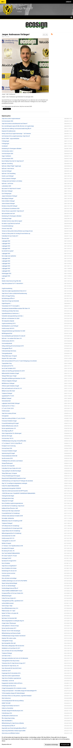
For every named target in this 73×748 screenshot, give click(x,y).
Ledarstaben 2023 (6, 186)
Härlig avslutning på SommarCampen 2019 (13, 346)
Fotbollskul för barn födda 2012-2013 (11, 468)
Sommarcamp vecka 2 (7, 151)
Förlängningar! (5, 141)
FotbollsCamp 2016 (7, 713)
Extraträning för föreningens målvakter (11, 148)
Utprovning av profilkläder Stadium (11, 733)
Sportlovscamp (6, 615)
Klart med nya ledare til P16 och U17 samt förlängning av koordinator (19, 361)
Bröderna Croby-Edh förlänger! (9, 206)
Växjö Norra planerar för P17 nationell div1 (12, 283)
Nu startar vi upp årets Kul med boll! (11, 223)
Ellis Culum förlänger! (7, 191)
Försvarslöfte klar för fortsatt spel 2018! (12, 528)
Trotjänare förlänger (7, 653)
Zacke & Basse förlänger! (8, 203)
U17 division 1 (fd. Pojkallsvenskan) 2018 (12, 545)
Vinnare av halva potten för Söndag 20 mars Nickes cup (16, 233)
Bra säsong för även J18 (8, 550)
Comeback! (5, 146)
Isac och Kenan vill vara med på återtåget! (12, 650)
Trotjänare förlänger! (7, 393)
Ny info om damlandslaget (8, 585)
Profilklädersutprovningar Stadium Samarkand (13, 635)
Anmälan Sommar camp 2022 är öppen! (12, 221)
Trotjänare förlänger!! (7, 523)
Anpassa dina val (6, 744)
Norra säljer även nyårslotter (9, 256)
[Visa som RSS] (52, 34)
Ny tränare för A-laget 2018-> (9, 560)
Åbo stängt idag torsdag (8, 718)
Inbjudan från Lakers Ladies (9, 358)
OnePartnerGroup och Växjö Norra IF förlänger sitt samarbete (17, 480)
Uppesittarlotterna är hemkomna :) (10, 313)
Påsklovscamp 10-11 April (8, 610)
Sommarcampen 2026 (7, 121)
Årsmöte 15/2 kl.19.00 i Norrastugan (11, 630)
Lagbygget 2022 (6, 241)
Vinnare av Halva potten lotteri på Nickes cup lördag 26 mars (17, 231)
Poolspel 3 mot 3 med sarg (9, 445)
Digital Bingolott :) (6, 303)
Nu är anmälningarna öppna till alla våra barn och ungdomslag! (18, 126)
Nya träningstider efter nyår (9, 643)
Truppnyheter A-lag (7, 363)
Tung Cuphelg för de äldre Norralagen (11, 470)
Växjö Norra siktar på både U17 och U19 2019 (13, 418)
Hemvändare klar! (6, 401)
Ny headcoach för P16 (7, 366)
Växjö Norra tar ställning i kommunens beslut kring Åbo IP (16, 128)
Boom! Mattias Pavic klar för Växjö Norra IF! (13, 161)
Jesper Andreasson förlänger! (15, 34)
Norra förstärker (6, 563)
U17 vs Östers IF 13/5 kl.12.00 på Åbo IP (12, 443)
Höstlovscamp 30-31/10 (8, 538)
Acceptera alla (65, 744)
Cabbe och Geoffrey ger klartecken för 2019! (13, 371)
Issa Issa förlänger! (7, 171)
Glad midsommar (6, 698)
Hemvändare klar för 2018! (8, 535)
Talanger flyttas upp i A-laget (9, 376)
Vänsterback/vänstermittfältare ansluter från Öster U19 (16, 308)
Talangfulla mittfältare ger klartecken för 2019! (13, 378)
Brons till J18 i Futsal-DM (8, 465)
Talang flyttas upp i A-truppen (9, 356)
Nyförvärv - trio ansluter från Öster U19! (12, 338)
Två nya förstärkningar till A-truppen (11, 475)
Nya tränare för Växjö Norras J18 (10, 665)
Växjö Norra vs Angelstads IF (9, 565)
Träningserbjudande (7, 353)
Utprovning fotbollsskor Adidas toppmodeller (13, 730)
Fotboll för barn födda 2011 (9, 598)
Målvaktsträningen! (6, 595)
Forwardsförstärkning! (8, 226)
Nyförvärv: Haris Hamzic (8, 168)
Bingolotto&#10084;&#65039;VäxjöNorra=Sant (14, 478)
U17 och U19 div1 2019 (8, 408)
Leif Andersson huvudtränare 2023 (10, 208)
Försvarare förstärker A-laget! (9, 450)
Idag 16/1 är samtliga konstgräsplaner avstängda (14, 483)
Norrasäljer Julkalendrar (8, 518)
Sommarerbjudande (7, 343)
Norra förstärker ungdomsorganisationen (12, 503)
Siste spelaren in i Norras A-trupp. (10, 625)
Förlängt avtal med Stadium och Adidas (12, 181)
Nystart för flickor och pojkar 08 (10, 613)
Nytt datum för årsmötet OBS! (9, 618)
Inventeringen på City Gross (9, 685)
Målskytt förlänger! (6, 398)
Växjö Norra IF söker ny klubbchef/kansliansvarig (14, 293)
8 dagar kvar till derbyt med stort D (10, 705)
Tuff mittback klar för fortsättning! (10, 525)
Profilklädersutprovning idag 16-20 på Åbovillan (14, 441)
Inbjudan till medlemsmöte (8, 131)
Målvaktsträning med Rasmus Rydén (11, 633)
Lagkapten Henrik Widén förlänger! (11, 403)
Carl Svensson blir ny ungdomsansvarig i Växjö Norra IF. (16, 136)
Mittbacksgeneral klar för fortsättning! (11, 533)
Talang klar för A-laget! (7, 500)
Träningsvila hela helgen (8, 495)
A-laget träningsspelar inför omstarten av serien (14, 688)
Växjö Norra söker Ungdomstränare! (11, 118)
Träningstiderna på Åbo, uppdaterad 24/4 (12, 600)
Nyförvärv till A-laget (7, 436)
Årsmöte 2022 (5, 238)
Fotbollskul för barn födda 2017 (10, 236)
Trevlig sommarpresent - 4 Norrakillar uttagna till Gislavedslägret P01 (19, 690)
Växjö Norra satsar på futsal (9, 413)
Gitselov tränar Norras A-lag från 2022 (11, 281)
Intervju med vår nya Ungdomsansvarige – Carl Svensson (16, 133)
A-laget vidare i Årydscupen (9, 623)
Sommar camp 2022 (7, 228)
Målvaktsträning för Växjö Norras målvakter (13, 723)
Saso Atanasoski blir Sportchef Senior (11, 668)
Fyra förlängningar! (6, 193)
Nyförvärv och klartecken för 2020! (10, 318)
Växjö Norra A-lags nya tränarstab (10, 301)
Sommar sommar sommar (8, 573)
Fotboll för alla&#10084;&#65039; (10, 485)
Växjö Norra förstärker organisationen (11, 678)
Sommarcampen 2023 (7, 153)
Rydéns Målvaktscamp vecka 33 (10, 426)
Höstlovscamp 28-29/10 (8, 328)
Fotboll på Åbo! (6, 575)
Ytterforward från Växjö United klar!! (11, 510)
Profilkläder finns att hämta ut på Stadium (12, 460)
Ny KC (3, 278)
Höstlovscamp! (6, 411)
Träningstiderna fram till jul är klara (10, 660)
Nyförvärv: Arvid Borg (7, 163)
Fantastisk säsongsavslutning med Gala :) (12, 316)
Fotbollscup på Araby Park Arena (10, 311)
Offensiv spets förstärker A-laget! (10, 386)
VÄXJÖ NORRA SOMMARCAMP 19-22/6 (12, 590)
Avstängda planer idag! (8, 498)
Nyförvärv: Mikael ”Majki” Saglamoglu (11, 166)
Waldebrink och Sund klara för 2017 (11, 648)
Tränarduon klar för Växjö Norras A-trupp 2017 (13, 663)
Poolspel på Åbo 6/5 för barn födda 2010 (12, 593)
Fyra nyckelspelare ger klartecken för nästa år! (13, 336)
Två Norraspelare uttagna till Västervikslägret (13, 693)
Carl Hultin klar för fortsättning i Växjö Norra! (13, 505)
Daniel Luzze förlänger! (8, 176)
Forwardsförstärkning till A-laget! (10, 423)
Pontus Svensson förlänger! (9, 178)
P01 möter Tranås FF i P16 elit (9, 555)
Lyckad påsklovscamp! (8, 603)
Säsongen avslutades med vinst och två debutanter (15, 658)
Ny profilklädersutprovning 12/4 (10, 608)
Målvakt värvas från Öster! (8, 391)
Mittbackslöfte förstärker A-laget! (10, 373)
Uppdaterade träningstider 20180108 (11, 488)
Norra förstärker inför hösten (9, 568)
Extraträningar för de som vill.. (9, 570)
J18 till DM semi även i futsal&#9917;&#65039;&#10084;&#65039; (18, 493)
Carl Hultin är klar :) (6, 655)
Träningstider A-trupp (7, 640)
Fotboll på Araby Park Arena (9, 351)
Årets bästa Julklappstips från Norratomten (13, 645)
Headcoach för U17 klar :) (8, 406)
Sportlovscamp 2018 (7, 458)
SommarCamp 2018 (7, 448)
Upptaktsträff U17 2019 (8, 396)
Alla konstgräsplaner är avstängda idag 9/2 (13, 620)
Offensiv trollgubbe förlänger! (9, 381)
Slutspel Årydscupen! (7, 463)
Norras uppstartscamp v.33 (9, 428)
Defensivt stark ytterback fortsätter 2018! (12, 515)
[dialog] (36, 741)
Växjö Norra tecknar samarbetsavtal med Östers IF (14, 123)
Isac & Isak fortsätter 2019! (8, 368)
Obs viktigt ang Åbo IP (7, 431)
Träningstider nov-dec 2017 (9, 540)
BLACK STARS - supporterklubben (10, 138)
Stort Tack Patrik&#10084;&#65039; (11, 553)
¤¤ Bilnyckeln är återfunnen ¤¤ (10, 715)
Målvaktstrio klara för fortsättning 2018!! (12, 520)
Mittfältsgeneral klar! (7, 333)
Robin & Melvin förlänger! (8, 201)
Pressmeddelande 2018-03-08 (9, 455)
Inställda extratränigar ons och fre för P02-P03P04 (14, 580)
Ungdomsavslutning (7, 288)
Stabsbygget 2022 (6, 273)
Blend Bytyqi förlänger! (7, 198)
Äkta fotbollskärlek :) (7, 720)
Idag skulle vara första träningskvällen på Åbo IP (14, 728)
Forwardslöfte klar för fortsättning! (11, 513)
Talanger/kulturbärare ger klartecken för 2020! (13, 331)
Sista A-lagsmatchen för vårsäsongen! (11, 433)
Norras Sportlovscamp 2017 (9, 628)
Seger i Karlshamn (6, 156)
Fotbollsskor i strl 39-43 (8, 680)
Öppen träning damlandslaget (9, 583)
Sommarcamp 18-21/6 (7, 438)
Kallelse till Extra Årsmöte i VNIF (10, 508)
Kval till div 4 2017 (6, 670)
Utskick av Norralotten (7, 708)
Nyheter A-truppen (6, 543)
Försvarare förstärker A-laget (9, 421)
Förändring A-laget (6, 218)
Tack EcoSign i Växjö (7, 605)
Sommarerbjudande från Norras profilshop (13, 700)
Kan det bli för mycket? (8, 251)
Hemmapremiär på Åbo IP (8, 725)
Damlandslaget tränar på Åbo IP (10, 588)
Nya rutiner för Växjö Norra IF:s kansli (11, 188)
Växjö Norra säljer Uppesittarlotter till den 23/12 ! (14, 291)
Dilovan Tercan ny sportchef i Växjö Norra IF (13, 211)
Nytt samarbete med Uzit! (8, 213)
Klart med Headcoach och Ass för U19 (12, 388)
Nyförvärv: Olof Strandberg (8, 173)
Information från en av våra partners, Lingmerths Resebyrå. (17, 695)
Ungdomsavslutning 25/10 (8, 323)
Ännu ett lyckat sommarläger (9, 578)
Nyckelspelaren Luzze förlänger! (10, 326)
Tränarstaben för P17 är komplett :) (11, 306)
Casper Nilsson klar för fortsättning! (11, 530)
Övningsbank (5, 416)
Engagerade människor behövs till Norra (12, 683)
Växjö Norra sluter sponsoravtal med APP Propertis (15, 490)
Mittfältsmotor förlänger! (8, 383)
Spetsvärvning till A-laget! (8, 453)
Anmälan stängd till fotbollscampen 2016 (12, 710)
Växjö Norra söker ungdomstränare (11, 675)
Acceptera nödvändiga (51, 744)
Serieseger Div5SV (6, 558)
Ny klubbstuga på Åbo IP (8, 298)
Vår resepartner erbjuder (8, 321)
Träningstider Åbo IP (7, 348)
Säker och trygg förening (8, 296)
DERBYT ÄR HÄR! (6, 703)
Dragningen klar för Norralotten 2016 (11, 673)
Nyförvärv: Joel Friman (7, 183)
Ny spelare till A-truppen (8, 548)
